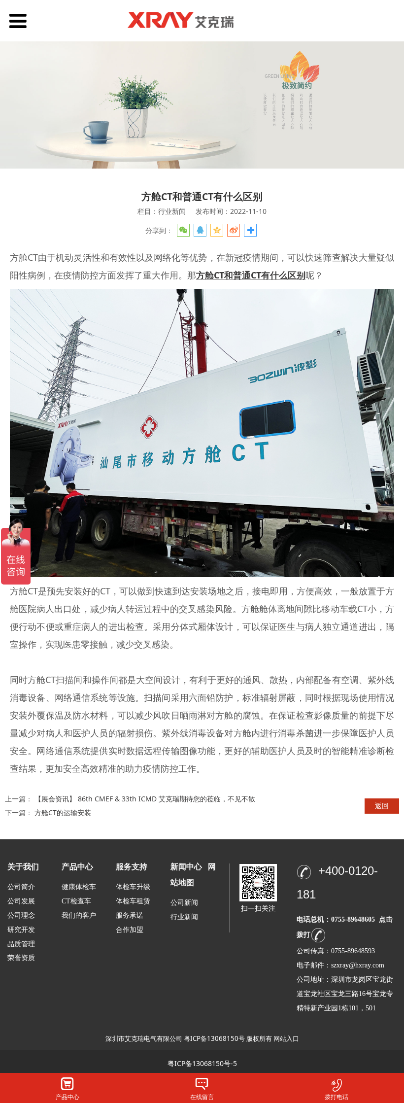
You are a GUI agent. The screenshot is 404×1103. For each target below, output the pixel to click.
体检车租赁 (133, 901)
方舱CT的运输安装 (62, 812)
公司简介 (21, 887)
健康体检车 (79, 887)
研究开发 (21, 929)
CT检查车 (76, 901)
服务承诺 (129, 915)
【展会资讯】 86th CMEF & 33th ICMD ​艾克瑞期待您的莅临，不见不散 (144, 798)
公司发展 (21, 901)
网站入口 (286, 1038)
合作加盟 (129, 929)
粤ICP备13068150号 (214, 1038)
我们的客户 (79, 915)
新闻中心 (186, 866)
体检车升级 (133, 887)
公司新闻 (184, 902)
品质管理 (21, 943)
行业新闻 (184, 917)
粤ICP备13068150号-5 (202, 1063)
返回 (382, 805)
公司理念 (21, 915)
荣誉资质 (21, 957)
